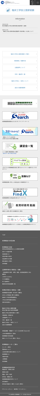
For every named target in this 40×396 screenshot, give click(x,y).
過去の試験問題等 (7, 324)
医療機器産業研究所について (10, 379)
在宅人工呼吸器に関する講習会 (10, 295)
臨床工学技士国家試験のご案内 (10, 313)
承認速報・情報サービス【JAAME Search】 (16, 331)
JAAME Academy (7, 276)
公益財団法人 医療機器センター (10, 2)
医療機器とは (5, 354)
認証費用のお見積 (7, 259)
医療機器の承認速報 (8, 241)
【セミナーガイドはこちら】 (9, 153)
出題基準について (7, 317)
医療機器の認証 (13, 248)
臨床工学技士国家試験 (10, 309)
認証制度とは (5, 254)
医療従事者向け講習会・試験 (11, 290)
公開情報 (4, 359)
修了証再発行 (5, 281)
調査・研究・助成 (7, 374)
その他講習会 (5, 279)
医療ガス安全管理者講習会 (9, 297)
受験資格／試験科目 (7, 315)
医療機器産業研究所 (8, 368)
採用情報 (4, 361)
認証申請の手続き (7, 256)
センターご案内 (6, 347)
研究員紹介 (5, 381)
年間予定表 (5, 356)
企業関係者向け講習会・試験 (11, 270)
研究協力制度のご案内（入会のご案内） (13, 384)
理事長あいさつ (6, 349)
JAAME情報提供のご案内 (9, 333)
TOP (3, 235)
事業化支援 (5, 372)
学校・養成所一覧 (7, 320)
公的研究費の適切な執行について (11, 352)
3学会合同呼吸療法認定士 (9, 300)
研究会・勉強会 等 (7, 377)
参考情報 (4, 263)
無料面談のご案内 (7, 261)
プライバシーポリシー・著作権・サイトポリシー (14, 389)
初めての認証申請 (7, 251)
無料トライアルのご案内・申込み (11, 338)
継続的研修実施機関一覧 (9, 284)
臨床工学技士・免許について (10, 322)
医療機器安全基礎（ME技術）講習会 (12, 292)
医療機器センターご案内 (10, 344)
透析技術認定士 (6, 302)
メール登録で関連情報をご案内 (10, 152)
